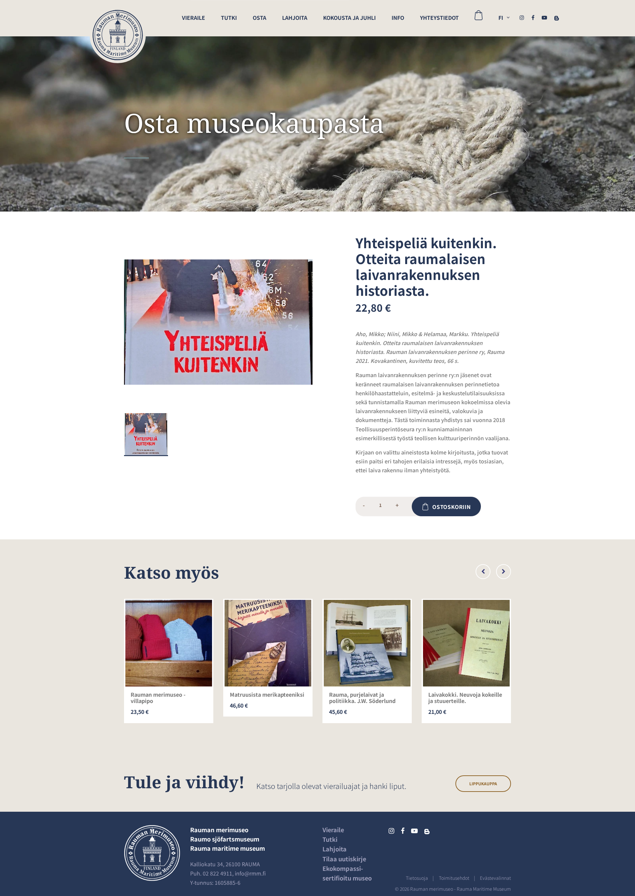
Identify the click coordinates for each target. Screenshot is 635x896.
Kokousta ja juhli (349, 17)
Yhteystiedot (439, 17)
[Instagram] (522, 17)
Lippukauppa (483, 783)
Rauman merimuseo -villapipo (158, 697)
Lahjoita (294, 17)
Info (398, 17)
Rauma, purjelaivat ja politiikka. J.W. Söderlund (362, 697)
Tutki (229, 17)
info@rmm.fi (250, 873)
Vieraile (193, 17)
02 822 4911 (217, 873)
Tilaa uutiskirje (344, 858)
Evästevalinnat (495, 878)
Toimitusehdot (454, 878)
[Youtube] (544, 17)
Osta (259, 17)
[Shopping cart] (479, 18)
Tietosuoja (417, 878)
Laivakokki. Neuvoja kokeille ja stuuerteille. (465, 697)
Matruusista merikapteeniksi (267, 694)
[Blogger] (556, 17)
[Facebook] (532, 17)
